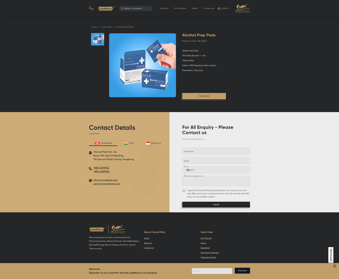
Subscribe (242, 271)
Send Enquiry (331, 255)
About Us (148, 243)
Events (195, 8)
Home (94, 27)
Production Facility (208, 257)
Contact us (208, 8)
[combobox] (135, 8)
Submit (216, 205)
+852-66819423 (101, 172)
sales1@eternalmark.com (106, 184)
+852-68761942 (101, 168)
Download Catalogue (210, 253)
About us (164, 8)
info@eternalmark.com (105, 180)
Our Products (180, 8)
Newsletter (205, 248)
